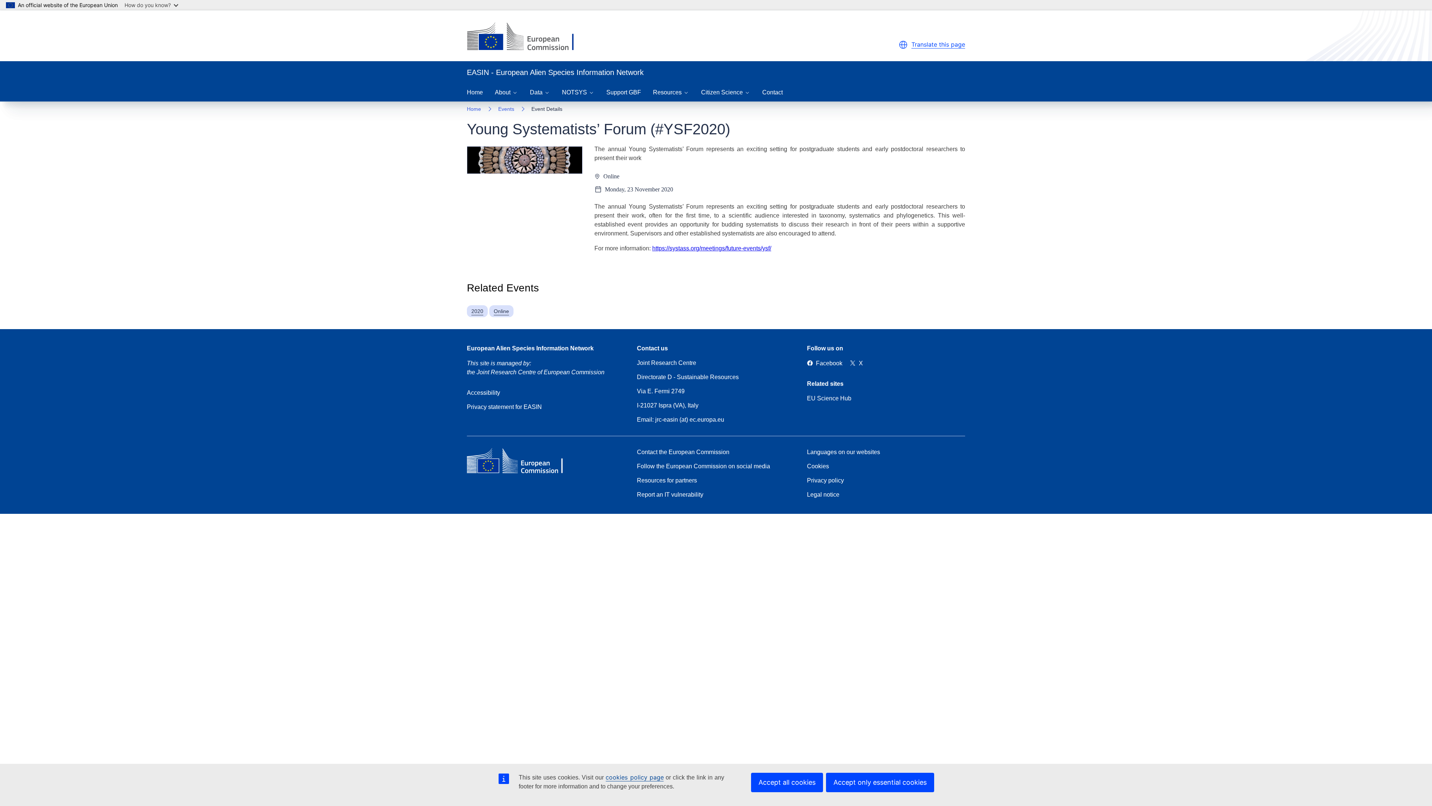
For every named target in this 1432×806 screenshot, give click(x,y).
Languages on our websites (843, 452)
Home (475, 92)
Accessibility (483, 393)
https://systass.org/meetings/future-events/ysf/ (711, 248)
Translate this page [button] (938, 44)
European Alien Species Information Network (530, 348)
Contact (772, 92)
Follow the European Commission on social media (703, 466)
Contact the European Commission (683, 452)
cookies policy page (634, 777)
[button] (903, 44)
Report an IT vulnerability (670, 494)
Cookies (818, 466)
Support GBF (623, 92)
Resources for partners (667, 480)
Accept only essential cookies (880, 782)
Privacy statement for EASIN (504, 407)
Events (506, 109)
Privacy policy (825, 480)
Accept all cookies (787, 782)
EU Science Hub (829, 398)
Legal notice (823, 494)
